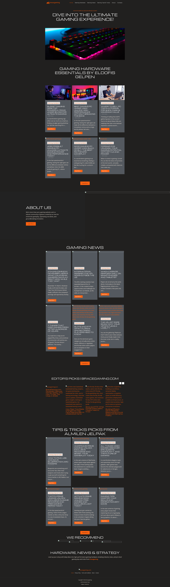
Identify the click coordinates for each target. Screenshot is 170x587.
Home (71, 2)
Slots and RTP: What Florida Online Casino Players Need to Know (84, 330)
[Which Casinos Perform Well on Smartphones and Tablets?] (111, 258)
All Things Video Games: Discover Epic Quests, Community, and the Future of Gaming (110, 450)
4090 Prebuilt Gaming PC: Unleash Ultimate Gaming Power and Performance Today (57, 151)
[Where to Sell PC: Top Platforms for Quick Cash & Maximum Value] (112, 92)
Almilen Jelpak (104, 279)
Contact (119, 2)
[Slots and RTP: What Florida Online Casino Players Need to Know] (84, 312)
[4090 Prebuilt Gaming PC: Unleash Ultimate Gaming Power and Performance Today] (53, 138)
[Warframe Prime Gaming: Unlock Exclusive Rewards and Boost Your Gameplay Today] (80, 438)
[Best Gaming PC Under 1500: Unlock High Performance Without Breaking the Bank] (85, 92)
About (113, 2)
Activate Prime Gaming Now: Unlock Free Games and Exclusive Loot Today (83, 501)
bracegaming (94, 559)
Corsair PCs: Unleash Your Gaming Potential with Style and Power (111, 150)
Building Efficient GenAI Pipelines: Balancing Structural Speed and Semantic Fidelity (114, 412)
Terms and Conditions (86, 573)
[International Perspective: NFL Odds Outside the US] (84, 258)
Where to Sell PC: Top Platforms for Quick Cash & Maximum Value (111, 109)
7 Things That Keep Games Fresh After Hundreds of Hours (58, 328)
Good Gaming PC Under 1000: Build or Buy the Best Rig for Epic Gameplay (84, 150)
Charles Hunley (51, 283)
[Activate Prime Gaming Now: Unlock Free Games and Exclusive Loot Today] (79, 489)
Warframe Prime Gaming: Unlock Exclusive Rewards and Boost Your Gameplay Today (84, 450)
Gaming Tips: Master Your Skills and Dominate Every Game (110, 500)
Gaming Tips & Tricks (103, 2)
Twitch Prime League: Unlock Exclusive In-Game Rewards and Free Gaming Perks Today (58, 501)
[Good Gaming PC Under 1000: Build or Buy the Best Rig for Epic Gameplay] (81, 138)
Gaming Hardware (80, 2)
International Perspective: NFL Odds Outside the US (84, 274)
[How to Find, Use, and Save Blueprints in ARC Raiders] (58, 444)
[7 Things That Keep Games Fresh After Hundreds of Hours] (58, 312)
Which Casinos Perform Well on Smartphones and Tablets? (111, 274)
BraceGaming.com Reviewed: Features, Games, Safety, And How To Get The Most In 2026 (54, 393)
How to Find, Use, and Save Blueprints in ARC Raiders (58, 461)
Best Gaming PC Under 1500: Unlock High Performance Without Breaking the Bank (84, 111)
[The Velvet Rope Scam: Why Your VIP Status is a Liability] (111, 310)
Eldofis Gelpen (51, 116)
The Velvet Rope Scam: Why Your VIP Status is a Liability (110, 325)
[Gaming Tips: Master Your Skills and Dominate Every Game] (103, 489)
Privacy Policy (78, 573)
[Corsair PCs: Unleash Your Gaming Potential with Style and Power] (103, 138)
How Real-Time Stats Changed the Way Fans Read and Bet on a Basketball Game (75, 411)
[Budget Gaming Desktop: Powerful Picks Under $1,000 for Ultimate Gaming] (58, 92)
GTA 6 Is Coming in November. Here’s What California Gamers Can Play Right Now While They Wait (58, 276)
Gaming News (91, 2)
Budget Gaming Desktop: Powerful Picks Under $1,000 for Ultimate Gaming (57, 110)
